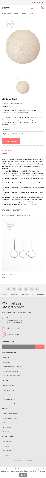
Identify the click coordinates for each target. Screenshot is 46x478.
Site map (4, 294)
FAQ (32, 294)
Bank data (14, 294)
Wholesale (40, 294)
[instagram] (14, 289)
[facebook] (8, 289)
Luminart (29, 461)
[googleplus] (37, 289)
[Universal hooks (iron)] (23, 245)
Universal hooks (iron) (10, 274)
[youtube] (31, 289)
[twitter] (20, 289)
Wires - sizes (24, 294)
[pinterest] (26, 289)
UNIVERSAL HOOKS (9, 124)
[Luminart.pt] (7, 8)
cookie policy (38, 469)
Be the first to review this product (13, 103)
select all (27, 215)
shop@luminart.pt (13, 334)
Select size (5, 130)
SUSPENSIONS (36, 117)
